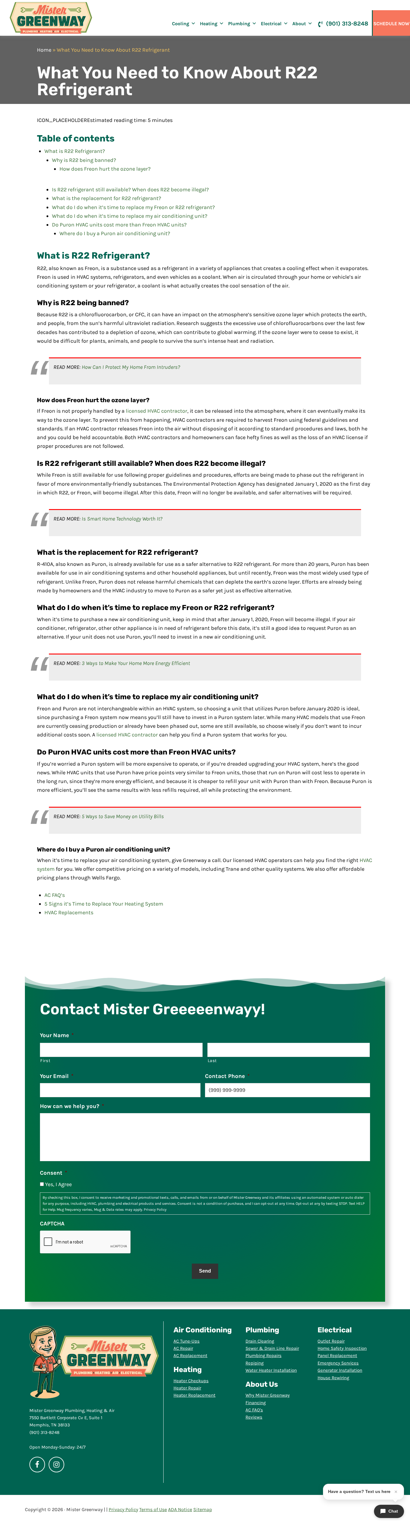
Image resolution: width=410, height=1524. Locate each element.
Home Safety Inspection (342, 1348)
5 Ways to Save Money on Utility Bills (123, 816)
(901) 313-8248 (347, 23)
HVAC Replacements (68, 912)
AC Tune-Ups (186, 1341)
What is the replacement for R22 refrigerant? (106, 198)
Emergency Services (338, 1363)
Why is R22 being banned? (84, 160)
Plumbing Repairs (264, 1355)
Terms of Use (153, 1509)
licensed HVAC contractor (156, 411)
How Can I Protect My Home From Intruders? (131, 367)
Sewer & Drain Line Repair (272, 1348)
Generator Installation (340, 1370)
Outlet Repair (331, 1341)
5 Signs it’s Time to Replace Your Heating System (103, 903)
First (45, 1060)
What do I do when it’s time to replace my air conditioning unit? (129, 216)
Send (205, 1271)
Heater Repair (187, 1388)
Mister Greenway (51, 18)
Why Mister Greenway (268, 1395)
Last (212, 1060)
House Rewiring (333, 1377)
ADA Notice (180, 1509)
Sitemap (202, 1509)
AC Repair (183, 1348)
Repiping (255, 1363)
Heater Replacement (194, 1395)
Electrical (271, 23)
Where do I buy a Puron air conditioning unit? (114, 233)
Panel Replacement (337, 1355)
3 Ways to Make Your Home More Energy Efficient (136, 663)
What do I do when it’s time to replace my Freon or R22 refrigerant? (133, 207)
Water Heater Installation (271, 1370)
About (299, 23)
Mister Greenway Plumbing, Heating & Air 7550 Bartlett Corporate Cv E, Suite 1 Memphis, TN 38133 (71, 1418)
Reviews (254, 1417)
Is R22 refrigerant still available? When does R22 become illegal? (130, 189)
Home (44, 50)
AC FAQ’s (54, 895)
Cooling (180, 23)
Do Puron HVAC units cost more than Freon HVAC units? (119, 224)
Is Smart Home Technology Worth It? (122, 518)
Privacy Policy (155, 1209)
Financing (256, 1402)
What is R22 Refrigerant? (74, 151)
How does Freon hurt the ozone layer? (105, 168)
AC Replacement (190, 1355)
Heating (208, 23)
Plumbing (239, 23)
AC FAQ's (254, 1410)
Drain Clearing (260, 1341)
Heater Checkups (191, 1380)
